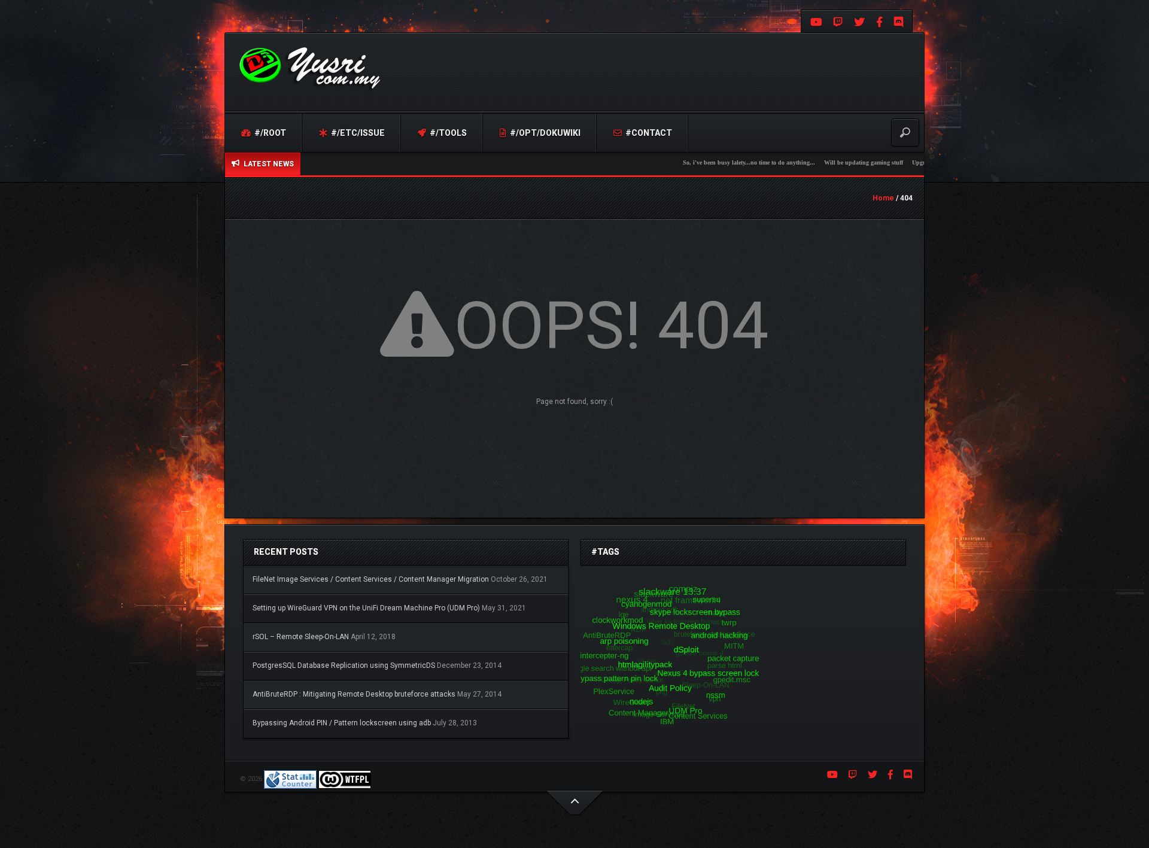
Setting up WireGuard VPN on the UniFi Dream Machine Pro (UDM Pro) (366, 608)
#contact (648, 133)
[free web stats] (290, 779)
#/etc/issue (357, 133)
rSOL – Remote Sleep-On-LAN (301, 637)
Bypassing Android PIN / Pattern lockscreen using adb (342, 723)
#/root (269, 133)
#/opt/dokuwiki (544, 133)
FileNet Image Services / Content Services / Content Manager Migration (371, 579)
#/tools (447, 133)
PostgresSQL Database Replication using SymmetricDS (344, 665)
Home (883, 198)
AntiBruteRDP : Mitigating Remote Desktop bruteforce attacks (354, 694)
